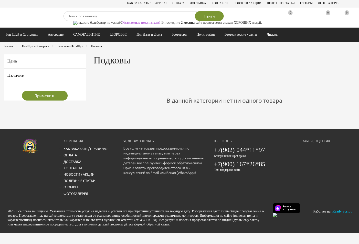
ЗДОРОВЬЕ (118, 34)
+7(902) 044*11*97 (239, 149)
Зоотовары (179, 34)
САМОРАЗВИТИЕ (86, 34)
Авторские (55, 34)
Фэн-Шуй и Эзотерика (21, 34)
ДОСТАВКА (198, 3)
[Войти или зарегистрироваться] (306, 17)
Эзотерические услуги (240, 34)
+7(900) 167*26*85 (239, 164)
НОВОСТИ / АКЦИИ (247, 3)
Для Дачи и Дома (149, 34)
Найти (209, 16)
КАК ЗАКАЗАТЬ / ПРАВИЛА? (147, 3)
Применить (44, 95)
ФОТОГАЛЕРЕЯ (328, 3)
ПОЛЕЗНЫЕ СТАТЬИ (281, 3)
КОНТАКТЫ (220, 3)
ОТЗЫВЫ (306, 3)
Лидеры (272, 34)
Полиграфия (206, 34)
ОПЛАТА (178, 3)
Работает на (332, 211)
